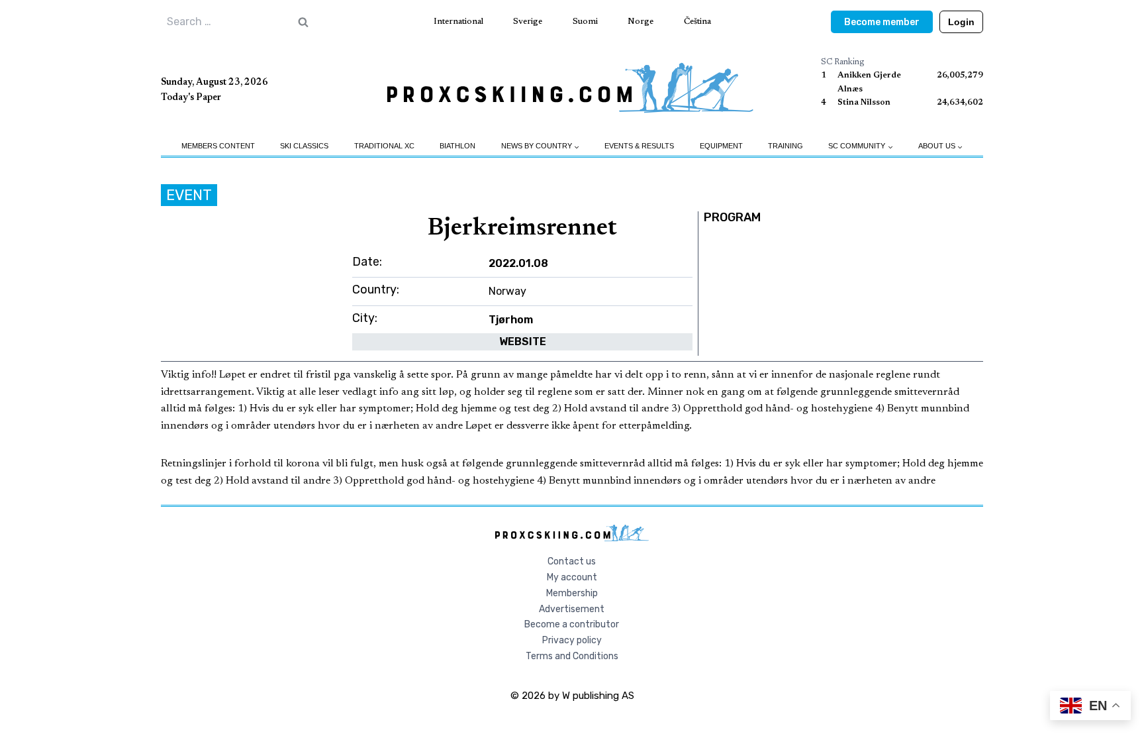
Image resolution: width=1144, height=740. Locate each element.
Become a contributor (571, 624)
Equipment (721, 146)
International (458, 21)
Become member (882, 22)
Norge (640, 21)
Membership (572, 593)
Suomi (585, 21)
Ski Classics (304, 146)
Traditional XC (384, 146)
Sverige (527, 21)
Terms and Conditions (572, 656)
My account (572, 577)
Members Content (218, 146)
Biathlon (457, 146)
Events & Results (639, 146)
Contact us (572, 561)
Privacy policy (572, 640)
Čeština (697, 21)
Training (785, 146)
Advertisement (571, 609)
